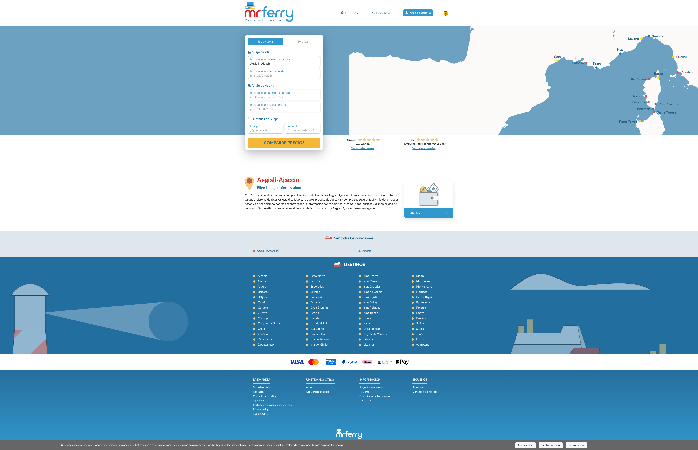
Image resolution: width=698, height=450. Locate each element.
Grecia (315, 313)
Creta (261, 328)
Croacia (263, 334)
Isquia (367, 318)
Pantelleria (423, 302)
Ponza (420, 313)
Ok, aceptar (525, 445)
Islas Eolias (370, 302)
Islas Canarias (372, 281)
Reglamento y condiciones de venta (273, 405)
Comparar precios (284, 143)
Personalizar (576, 445)
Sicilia (420, 323)
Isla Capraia (318, 328)
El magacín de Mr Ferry (425, 392)
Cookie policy (260, 414)
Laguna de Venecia (375, 334)
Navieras (364, 392)
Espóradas (317, 286)
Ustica (420, 339)
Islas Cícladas (372, 286)
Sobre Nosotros (262, 387)
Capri (261, 302)
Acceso (310, 387)
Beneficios (383, 13)
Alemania (264, 281)
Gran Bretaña (319, 307)
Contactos (258, 392)
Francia (315, 302)
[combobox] (284, 64)
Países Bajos (424, 297)
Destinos (351, 13)
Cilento (262, 313)
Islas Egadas (371, 297)
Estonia (315, 291)
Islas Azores (371, 276)
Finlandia (316, 297)
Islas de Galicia (373, 291)
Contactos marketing (264, 396)
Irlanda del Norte (321, 323)
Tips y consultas (368, 400)
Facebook (417, 387)
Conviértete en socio (317, 392)
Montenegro (424, 286)
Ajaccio (367, 250)
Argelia (262, 286)
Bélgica (262, 297)
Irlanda (315, 318)
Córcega (263, 318)
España (315, 281)
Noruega (421, 291)
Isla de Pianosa (320, 339)
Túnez (420, 334)
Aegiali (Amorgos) (268, 250)
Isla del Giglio (319, 344)
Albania (262, 276)
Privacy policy (260, 409)
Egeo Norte (318, 276)
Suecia (420, 328)
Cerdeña (263, 307)
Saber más (337, 445)
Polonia (421, 307)
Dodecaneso (266, 344)
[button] (447, 13)
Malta (420, 276)
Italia (367, 323)
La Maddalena (372, 328)
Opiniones (258, 400)
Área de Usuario (420, 12)
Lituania (369, 344)
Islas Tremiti (371, 313)
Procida (421, 318)
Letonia (368, 339)
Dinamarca (265, 339)
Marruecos (423, 281)
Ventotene (422, 344)
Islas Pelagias (372, 307)
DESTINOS (354, 265)
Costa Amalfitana (269, 323)
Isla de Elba (318, 334)
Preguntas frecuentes (371, 387)
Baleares (263, 291)
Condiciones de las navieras (374, 396)
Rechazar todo (551, 445)
